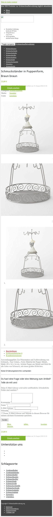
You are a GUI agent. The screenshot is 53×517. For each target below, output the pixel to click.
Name (4, 405)
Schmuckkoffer (11, 55)
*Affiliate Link (10, 512)
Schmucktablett (11, 57)
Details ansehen (13, 88)
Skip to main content (9, 2)
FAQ (8, 12)
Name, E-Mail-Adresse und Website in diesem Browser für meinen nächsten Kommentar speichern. (25, 414)
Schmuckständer (11, 53)
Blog (8, 10)
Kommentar (6, 402)
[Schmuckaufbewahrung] (17, 22)
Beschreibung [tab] (11, 351)
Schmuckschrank (11, 51)
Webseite (4, 411)
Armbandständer (12, 472)
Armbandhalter (12, 470)
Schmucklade (10, 60)
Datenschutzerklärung (12, 509)
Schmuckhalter (12, 475)
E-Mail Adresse (7, 408)
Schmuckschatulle (12, 62)
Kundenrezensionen (13, 356)
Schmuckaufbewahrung (25, 44)
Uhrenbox (9, 64)
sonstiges (13, 96)
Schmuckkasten (11, 49)
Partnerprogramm (11, 510)
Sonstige (12, 93)
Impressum (9, 507)
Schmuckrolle (10, 66)
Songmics (10, 495)
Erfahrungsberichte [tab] (14, 353)
